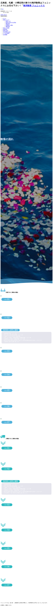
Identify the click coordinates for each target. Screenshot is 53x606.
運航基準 (8, 26)
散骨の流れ (5, 30)
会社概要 (5, 34)
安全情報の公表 (6, 31)
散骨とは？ (8, 21)
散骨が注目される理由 (11, 22)
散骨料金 (5, 29)
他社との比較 (6, 27)
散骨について (6, 19)
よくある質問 (6, 33)
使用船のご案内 (9, 25)
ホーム (4, 18)
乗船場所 (8, 23)
